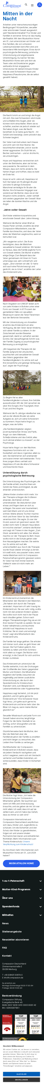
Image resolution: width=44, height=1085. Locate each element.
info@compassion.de (13, 978)
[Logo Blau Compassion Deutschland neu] (12, 4)
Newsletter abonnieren (15, 940)
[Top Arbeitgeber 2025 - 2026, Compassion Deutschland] (21, 1024)
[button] (26, 5)
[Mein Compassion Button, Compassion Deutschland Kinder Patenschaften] (39, 4)
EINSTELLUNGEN (21, 1080)
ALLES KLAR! (21, 1074)
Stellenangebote (12, 932)
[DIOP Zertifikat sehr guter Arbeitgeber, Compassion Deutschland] (35, 1024)
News (5, 924)
